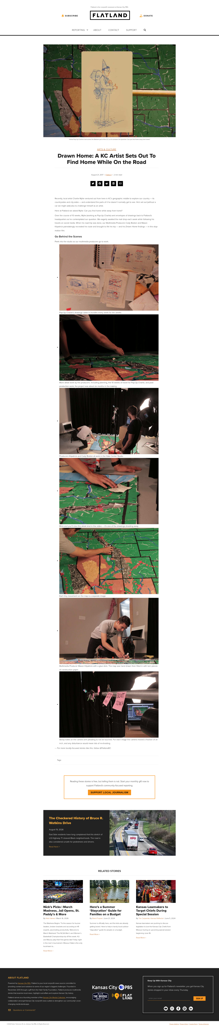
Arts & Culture (106, 149)
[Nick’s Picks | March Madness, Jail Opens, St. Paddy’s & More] (63, 891)
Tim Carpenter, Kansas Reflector (151, 918)
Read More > (48, 950)
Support (131, 30)
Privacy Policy (184, 1024)
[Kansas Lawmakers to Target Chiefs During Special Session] (156, 891)
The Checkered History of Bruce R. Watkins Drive (76, 820)
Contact (113, 30)
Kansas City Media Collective (54, 997)
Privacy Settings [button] (174, 1024)
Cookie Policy (193, 1024)
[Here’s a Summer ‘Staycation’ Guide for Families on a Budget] (109, 891)
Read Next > (54, 846)
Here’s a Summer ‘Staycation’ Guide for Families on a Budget (106, 911)
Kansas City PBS (24, 983)
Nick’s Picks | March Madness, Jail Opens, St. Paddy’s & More (61, 911)
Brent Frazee (97, 918)
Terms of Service (204, 1024)
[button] (87, 30)
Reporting (78, 30)
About (97, 30)
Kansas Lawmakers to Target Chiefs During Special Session (152, 911)
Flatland (109, 174)
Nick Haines (50, 918)
